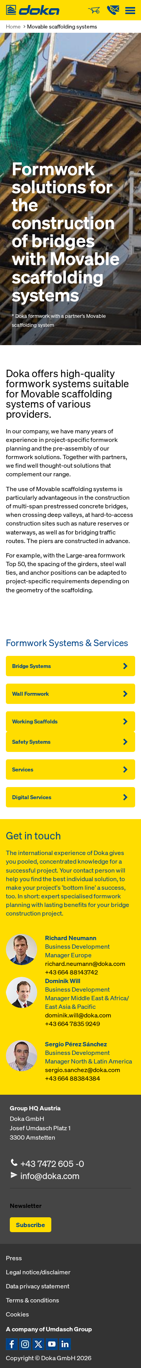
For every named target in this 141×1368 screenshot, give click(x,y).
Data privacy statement (37, 1286)
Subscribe (30, 1224)
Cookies (17, 1314)
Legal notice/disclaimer (38, 1272)
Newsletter (26, 1205)
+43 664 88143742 (71, 972)
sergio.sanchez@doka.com (82, 1070)
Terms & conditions (32, 1300)
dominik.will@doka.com (78, 1015)
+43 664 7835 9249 (72, 1024)
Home (13, 26)
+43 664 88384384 (72, 1078)
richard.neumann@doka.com (85, 964)
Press (14, 1258)
